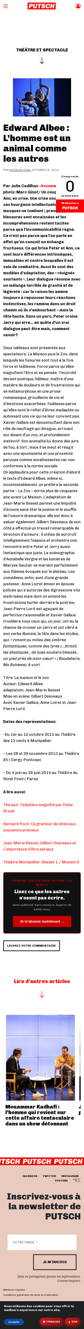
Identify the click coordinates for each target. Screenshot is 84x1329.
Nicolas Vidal (20, 170)
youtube (61, 1180)
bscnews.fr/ (53, 186)
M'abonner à (70, 203)
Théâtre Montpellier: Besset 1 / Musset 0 (41, 862)
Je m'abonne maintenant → (42, 921)
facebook (30, 1176)
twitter (49, 1176)
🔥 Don (73, 1321)
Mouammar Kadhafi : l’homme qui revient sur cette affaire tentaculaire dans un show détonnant (39, 1115)
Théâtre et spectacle (42, 50)
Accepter (14, 1322)
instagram (69, 1176)
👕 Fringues (51, 1321)
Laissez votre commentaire (31, 945)
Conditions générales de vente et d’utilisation (30, 1294)
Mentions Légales (14, 1289)
